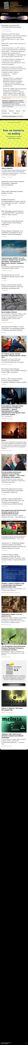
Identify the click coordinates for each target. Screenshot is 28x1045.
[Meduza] (5, 13)
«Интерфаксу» (11, 54)
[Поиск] (22, 14)
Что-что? (20, 113)
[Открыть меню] (25, 14)
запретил (20, 79)
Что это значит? (5, 1043)
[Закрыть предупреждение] (26, 1043)
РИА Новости (8, 31)
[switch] (18, 14)
